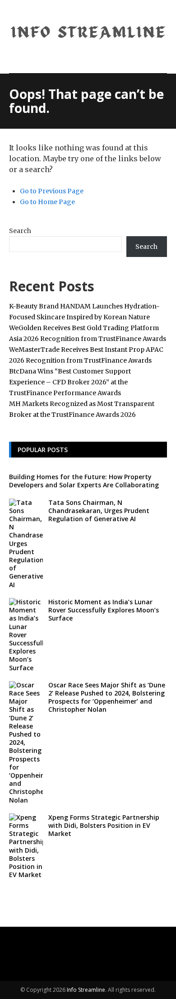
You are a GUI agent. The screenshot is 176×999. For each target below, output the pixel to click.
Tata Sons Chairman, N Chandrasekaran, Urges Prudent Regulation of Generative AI (98, 510)
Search (20, 231)
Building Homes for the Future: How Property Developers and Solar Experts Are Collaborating (84, 480)
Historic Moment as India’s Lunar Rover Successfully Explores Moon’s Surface (103, 610)
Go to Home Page (47, 202)
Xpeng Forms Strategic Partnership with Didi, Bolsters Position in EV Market (103, 825)
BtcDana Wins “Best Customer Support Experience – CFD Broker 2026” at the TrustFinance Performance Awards (70, 382)
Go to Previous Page (51, 191)
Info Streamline (86, 990)
